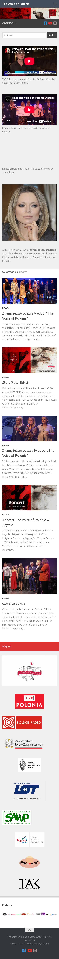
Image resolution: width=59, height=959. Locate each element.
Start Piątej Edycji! (16, 382)
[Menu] (55, 4)
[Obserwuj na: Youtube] (50, 23)
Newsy (5, 308)
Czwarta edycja (13, 603)
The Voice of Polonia (15, 3)
